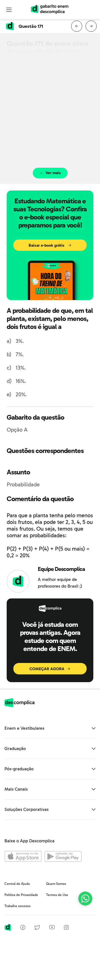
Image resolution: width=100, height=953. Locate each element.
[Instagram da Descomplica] (66, 928)
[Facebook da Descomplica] (22, 928)
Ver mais (53, 172)
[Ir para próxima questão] (91, 26)
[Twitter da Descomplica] (37, 928)
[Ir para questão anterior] (76, 26)
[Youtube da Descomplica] (52, 927)
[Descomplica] (19, 705)
